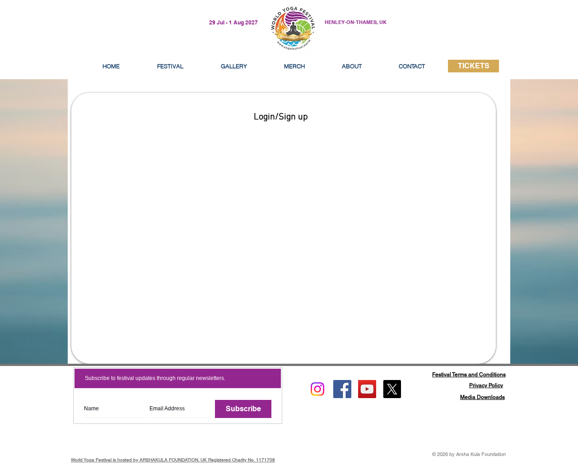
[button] (351, 66)
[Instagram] (317, 389)
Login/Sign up (281, 117)
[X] (392, 389)
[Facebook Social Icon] (342, 389)
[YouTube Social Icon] (367, 389)
